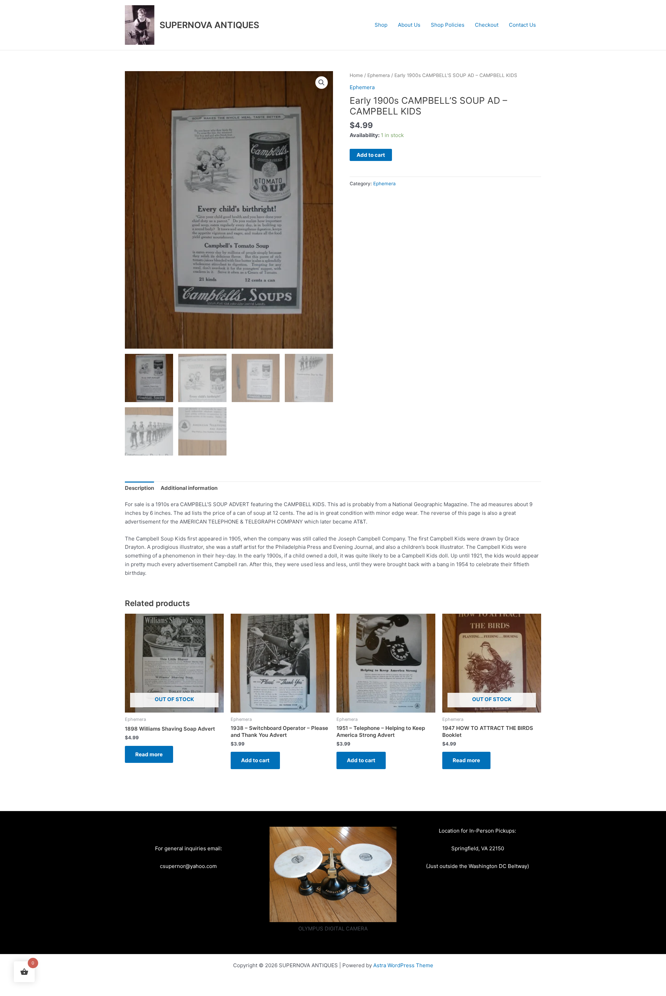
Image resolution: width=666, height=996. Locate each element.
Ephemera (378, 75)
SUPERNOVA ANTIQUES (209, 25)
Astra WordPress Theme (403, 965)
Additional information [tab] (189, 488)
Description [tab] (139, 488)
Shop (381, 25)
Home (356, 75)
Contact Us (522, 25)
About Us (409, 25)
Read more (149, 754)
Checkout (486, 25)
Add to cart (371, 155)
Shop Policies (447, 25)
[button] (321, 82)
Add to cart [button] (255, 760)
